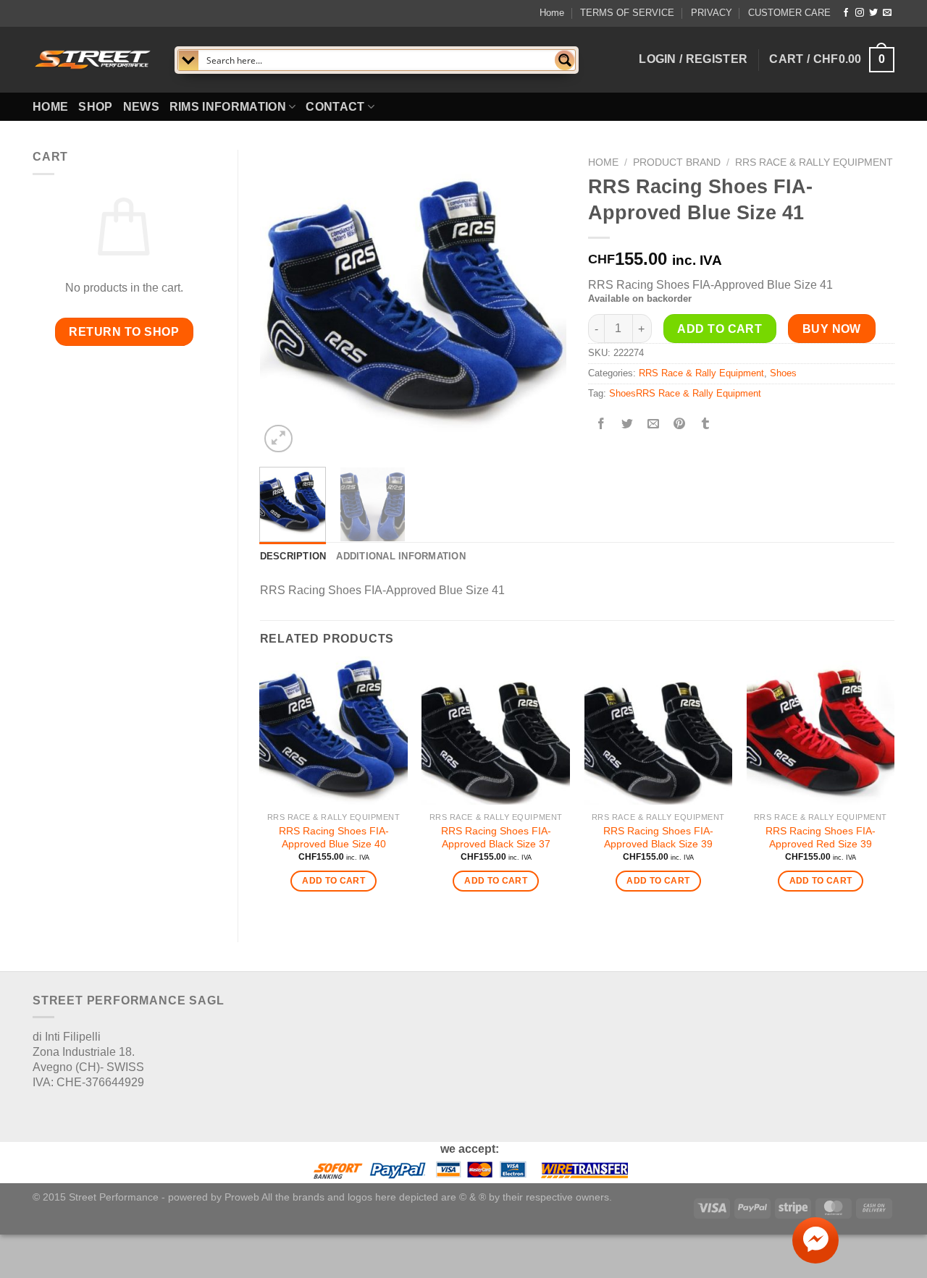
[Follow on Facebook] (846, 13)
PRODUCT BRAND (677, 162)
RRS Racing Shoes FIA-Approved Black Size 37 (496, 837)
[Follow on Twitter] (873, 13)
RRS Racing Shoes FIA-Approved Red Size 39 (820, 837)
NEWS (141, 107)
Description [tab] (293, 556)
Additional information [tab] (401, 556)
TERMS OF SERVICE (627, 12)
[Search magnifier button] (565, 60)
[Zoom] (278, 439)
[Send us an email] (887, 13)
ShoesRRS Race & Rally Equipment (685, 393)
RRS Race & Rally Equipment (814, 162)
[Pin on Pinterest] (680, 424)
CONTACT (335, 107)
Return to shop (124, 332)
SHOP (95, 107)
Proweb (242, 1197)
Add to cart (719, 329)
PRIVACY (711, 12)
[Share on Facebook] (601, 424)
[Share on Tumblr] (706, 424)
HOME (50, 107)
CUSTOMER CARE (789, 12)
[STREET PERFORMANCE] (93, 59)
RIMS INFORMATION (227, 107)
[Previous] (284, 303)
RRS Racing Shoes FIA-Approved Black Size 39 (658, 837)
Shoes (783, 373)
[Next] (542, 303)
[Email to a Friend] (654, 424)
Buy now (831, 329)
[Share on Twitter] (627, 424)
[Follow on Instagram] (859, 13)
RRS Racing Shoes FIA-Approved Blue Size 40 (334, 837)
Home (552, 12)
